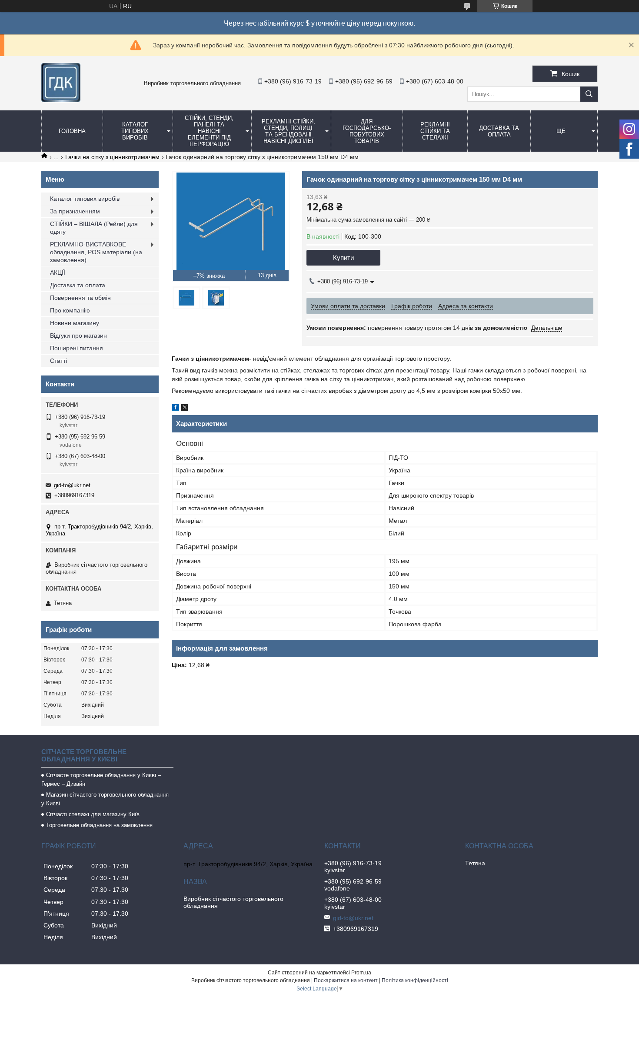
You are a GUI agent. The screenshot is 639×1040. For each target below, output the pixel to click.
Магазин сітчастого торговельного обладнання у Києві (105, 799)
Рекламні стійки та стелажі (435, 131)
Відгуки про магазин (78, 335)
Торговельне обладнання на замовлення (99, 825)
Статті (58, 360)
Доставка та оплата (499, 131)
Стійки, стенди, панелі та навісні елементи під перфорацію (209, 131)
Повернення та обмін (80, 297)
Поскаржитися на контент (346, 980)
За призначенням (75, 211)
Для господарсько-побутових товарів (367, 131)
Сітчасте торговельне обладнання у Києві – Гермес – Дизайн (101, 779)
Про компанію (70, 310)
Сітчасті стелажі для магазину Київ (93, 814)
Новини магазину (74, 322)
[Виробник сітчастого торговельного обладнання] (60, 99)
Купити (343, 257)
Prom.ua (361, 973)
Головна (72, 131)
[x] (184, 408)
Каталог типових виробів (135, 131)
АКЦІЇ (57, 272)
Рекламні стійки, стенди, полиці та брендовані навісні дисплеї (288, 131)
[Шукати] (589, 94)
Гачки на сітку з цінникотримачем (112, 156)
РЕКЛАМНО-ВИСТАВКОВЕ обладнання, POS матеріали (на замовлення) (96, 252)
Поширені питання (76, 348)
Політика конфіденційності (415, 980)
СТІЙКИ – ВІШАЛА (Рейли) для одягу (94, 227)
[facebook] (175, 408)
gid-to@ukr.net (72, 485)
